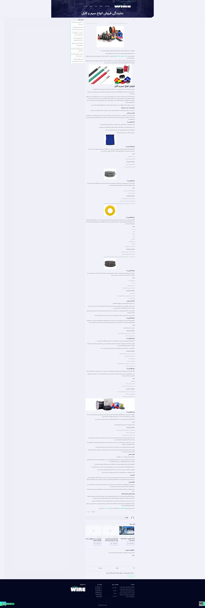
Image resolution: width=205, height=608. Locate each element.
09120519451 (123, 1)
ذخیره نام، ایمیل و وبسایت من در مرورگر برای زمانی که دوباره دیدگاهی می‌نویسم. (119, 573)
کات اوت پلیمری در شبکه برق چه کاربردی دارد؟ (128, 539)
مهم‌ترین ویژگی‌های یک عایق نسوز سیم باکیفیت (77, 49)
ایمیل (117, 568)
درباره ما (115, 593)
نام (134, 568)
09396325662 (98, 593)
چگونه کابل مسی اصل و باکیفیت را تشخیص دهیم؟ (77, 44)
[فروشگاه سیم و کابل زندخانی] (122, 6)
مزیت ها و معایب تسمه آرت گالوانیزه (120, 56)
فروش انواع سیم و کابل (122, 508)
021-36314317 (98, 587)
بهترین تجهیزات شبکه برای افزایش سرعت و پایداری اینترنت (77, 60)
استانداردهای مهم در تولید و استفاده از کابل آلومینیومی (78, 39)
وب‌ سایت (100, 568)
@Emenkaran (98, 594)
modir (119, 23)
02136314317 (130, 1)
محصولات (114, 590)
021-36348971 (98, 589)
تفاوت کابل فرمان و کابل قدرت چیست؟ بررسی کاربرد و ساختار (111, 539)
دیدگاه (133, 555)
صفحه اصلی (114, 587)
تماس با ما (114, 596)
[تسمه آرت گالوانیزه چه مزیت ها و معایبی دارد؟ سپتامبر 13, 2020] (202, 604)
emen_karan (98, 596)
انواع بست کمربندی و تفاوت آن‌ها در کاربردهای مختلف (77, 55)
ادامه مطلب (128, 596)
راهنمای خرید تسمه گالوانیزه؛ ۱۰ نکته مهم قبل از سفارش (93, 539)
